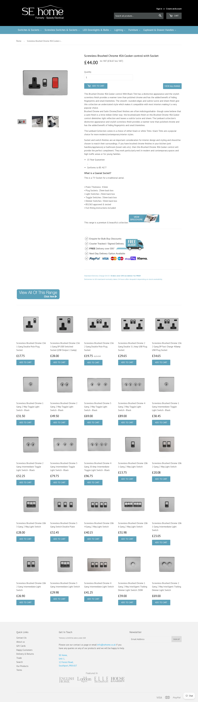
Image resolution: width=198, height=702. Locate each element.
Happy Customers (24, 650)
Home (18, 41)
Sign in (159, 9)
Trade (19, 658)
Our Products (22, 666)
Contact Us (21, 637)
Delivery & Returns (25, 653)
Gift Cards (21, 645)
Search (19, 662)
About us (20, 641)
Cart (176, 15)
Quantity (87, 72)
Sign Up (176, 639)
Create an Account (174, 9)
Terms (19, 670)
